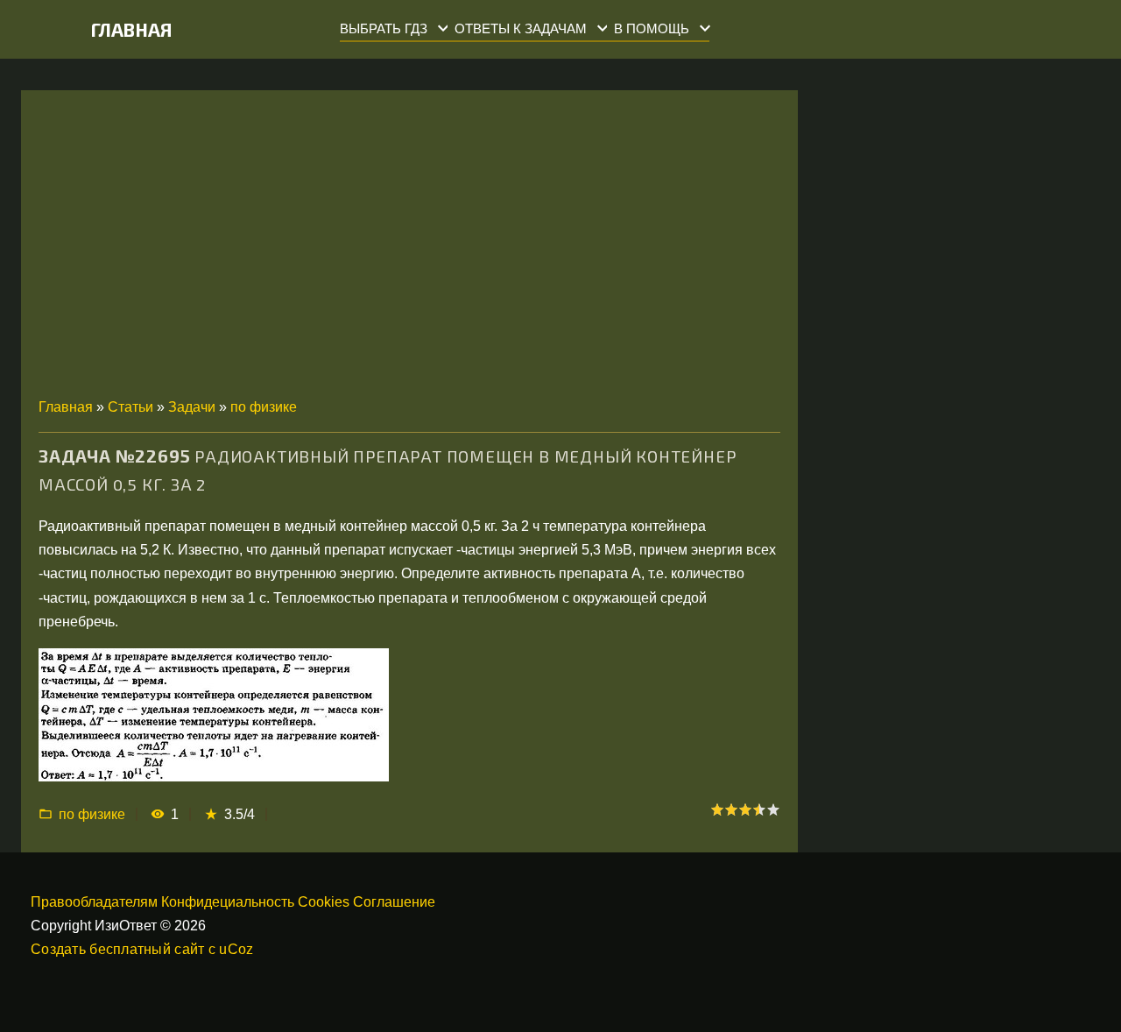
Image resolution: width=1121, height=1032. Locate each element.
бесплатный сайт (146, 949)
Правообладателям (94, 901)
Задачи (191, 406)
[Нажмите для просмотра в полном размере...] (214, 776)
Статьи (130, 406)
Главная (132, 29)
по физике (263, 406)
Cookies (323, 901)
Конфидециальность (227, 901)
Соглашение (394, 901)
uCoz (236, 949)
